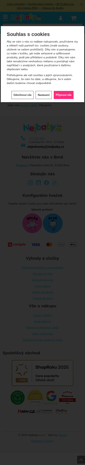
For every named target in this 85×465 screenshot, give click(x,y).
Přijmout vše (63, 94)
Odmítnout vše (22, 94)
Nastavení (44, 94)
